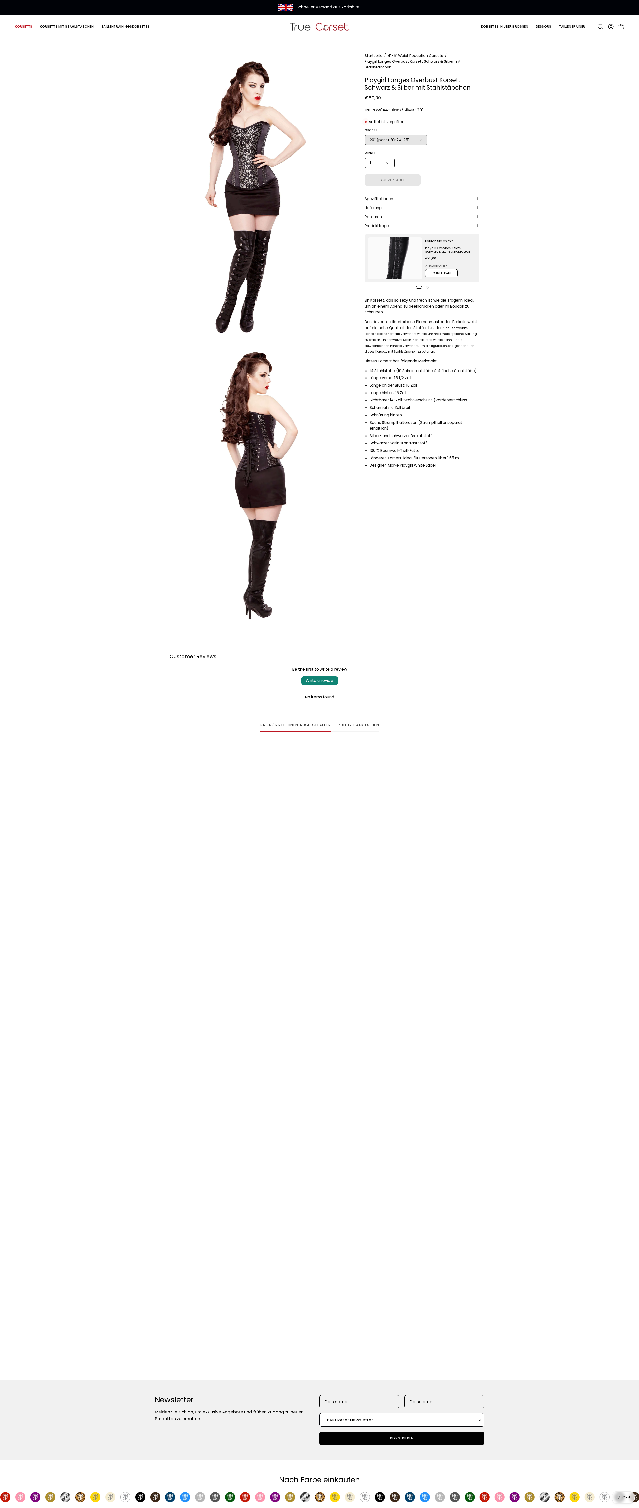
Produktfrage (377, 225)
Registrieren (402, 1438)
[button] (67, 26)
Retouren (373, 216)
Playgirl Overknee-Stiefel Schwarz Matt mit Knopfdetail (447, 250)
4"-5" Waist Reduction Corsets (415, 55)
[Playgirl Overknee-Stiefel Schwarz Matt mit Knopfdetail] (395, 258)
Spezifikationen (379, 198)
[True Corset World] (319, 26)
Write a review (320, 680)
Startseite (373, 55)
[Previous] (16, 7)
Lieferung (373, 207)
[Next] (623, 7)
